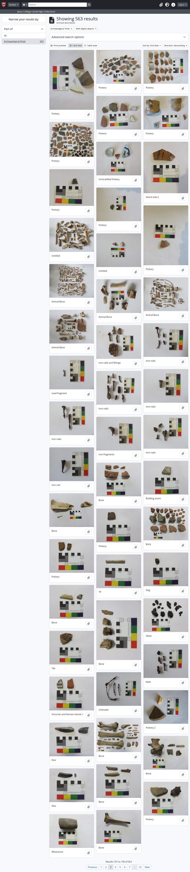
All (5, 35)
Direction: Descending (174, 45)
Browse (13, 4)
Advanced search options (68, 37)
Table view (92, 45)
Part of (8, 29)
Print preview (59, 45)
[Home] (5, 4)
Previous (92, 867)
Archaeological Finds (24, 42)
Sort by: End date (151, 45)
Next (147, 867)
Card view (77, 45)
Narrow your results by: (24, 19)
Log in (182, 4)
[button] (161, 5)
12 (140, 867)
